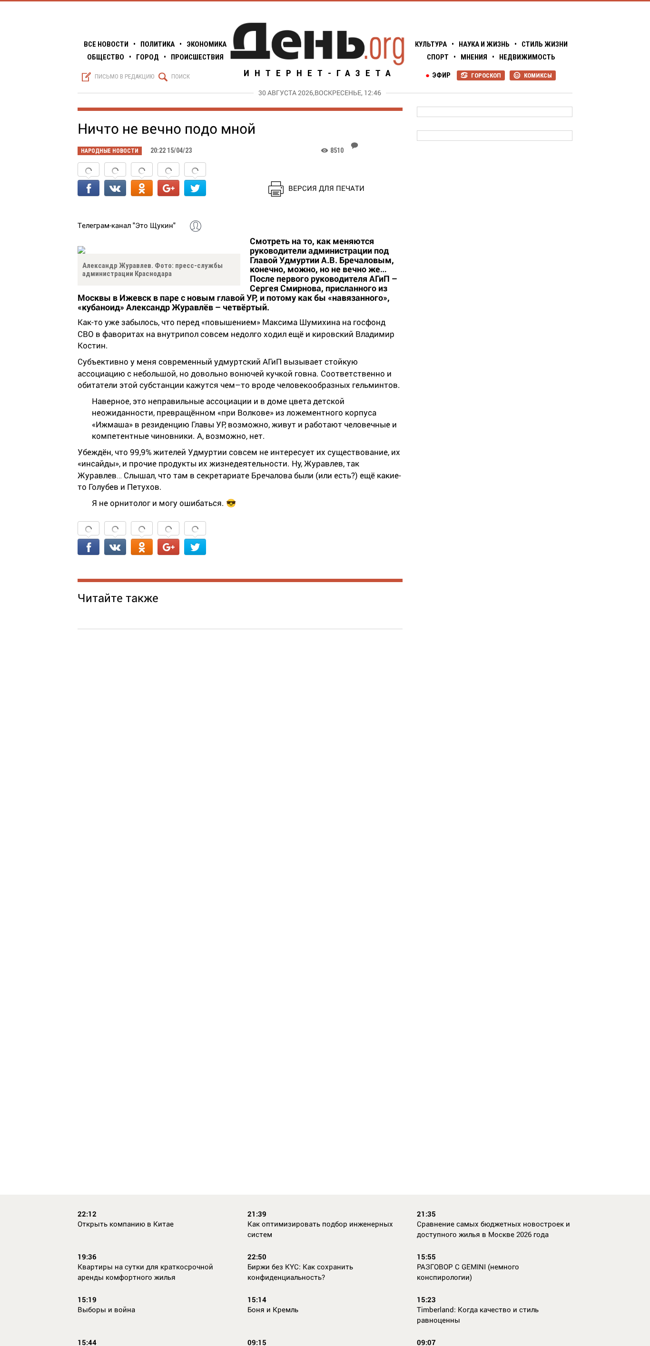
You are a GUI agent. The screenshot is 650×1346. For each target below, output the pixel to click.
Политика (157, 44)
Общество (105, 57)
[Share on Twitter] (195, 180)
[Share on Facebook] (88, 180)
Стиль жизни (545, 44)
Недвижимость (527, 57)
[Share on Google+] (168, 180)
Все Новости (106, 44)
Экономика (207, 44)
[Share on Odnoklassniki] (142, 180)
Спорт (438, 57)
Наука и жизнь (484, 44)
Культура (431, 44)
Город (147, 57)
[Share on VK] (115, 180)
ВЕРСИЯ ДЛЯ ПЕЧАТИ (326, 188)
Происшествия (197, 57)
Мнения (474, 57)
